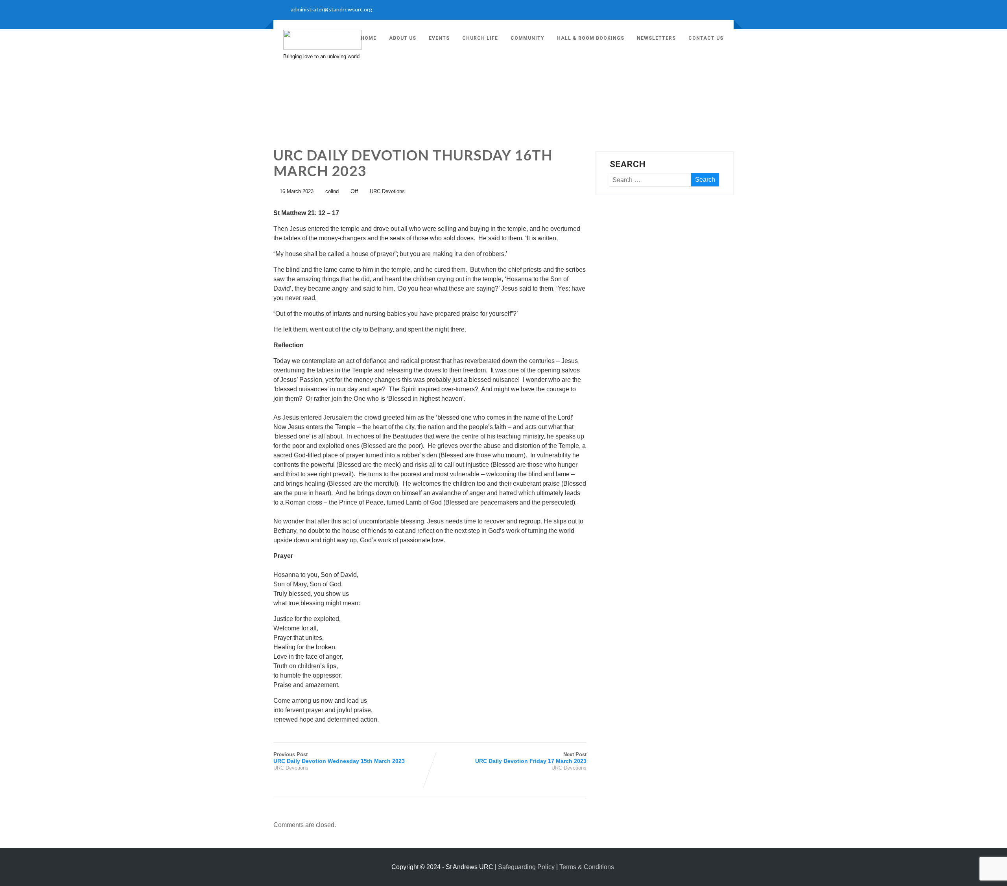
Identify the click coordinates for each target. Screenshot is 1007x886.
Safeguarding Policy (526, 867)
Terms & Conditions (586, 867)
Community (527, 38)
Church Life (480, 38)
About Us (402, 38)
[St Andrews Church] (322, 47)
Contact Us (705, 38)
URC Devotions (387, 191)
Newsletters (656, 38)
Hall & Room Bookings (590, 38)
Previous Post (339, 758)
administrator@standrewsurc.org (331, 9)
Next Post (530, 758)
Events (439, 38)
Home (368, 38)
